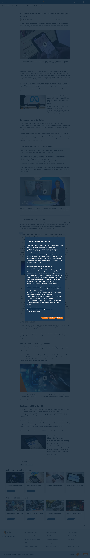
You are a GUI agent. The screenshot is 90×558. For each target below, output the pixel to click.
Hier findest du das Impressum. (36, 308)
